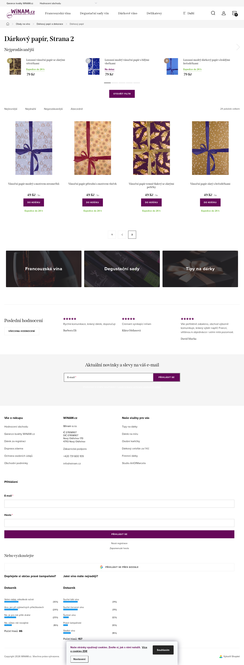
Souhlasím (163, 650)
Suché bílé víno (71, 599)
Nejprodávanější (53, 109)
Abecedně (77, 109)
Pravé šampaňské (72, 622)
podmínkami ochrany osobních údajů (139, 387)
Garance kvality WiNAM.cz (20, 3)
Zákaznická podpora (74, 449)
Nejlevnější (10, 109)
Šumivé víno (69, 615)
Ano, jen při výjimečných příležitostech (24, 607)
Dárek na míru (130, 434)
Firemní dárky (130, 456)
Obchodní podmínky (16, 463)
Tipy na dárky (129, 426)
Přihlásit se (167, 377)
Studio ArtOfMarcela (134, 463)
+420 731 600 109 (73, 456)
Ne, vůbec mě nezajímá (16, 622)
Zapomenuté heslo (119, 548)
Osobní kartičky (131, 441)
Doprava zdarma (13, 448)
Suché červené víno (73, 607)
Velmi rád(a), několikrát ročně (19, 599)
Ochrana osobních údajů (18, 456)
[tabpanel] (43, 67)
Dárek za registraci (15, 441)
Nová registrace (119, 543)
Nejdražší (30, 109)
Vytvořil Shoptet (231, 656)
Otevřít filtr (122, 93)
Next (238, 47)
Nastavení (79, 659)
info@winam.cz (72, 463)
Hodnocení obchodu (50, 3)
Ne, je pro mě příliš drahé (17, 615)
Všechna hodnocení (21, 331)
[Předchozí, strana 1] (122, 235)
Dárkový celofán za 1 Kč (135, 448)
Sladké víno (69, 630)
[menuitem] (58, 13)
